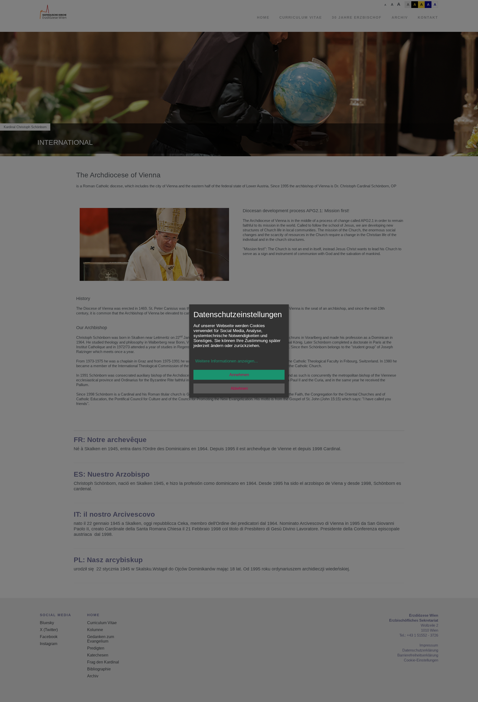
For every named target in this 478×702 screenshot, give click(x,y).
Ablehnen (239, 388)
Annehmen (239, 374)
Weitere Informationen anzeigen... (226, 360)
